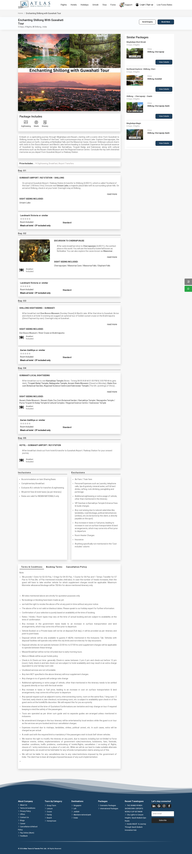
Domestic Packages (108, 805)
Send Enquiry (147, 22)
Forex (113, 5)
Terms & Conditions (27, 808)
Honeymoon (51, 821)
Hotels (74, 5)
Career (22, 824)
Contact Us (24, 817)
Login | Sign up (146, 5)
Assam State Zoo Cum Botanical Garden (59, 400)
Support (128, 5)
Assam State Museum (29, 400)
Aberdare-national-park (82, 815)
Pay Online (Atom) (27, 833)
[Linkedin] (154, 806)
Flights (64, 5)
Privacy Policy (25, 811)
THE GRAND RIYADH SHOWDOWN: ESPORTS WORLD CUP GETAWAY (134, 809)
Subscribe (163, 820)
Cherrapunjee (60, 266)
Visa (104, 5)
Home (20, 13)
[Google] (159, 806)
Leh (75, 809)
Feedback (24, 836)
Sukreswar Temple (97, 403)
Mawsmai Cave (75, 266)
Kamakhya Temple (87, 400)
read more (112, 194)
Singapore (77, 805)
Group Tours (51, 805)
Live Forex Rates (164, 5)
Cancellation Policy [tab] (76, 567)
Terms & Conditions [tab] (31, 567)
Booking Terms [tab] (54, 567)
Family (49, 815)
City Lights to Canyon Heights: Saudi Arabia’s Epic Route (135, 818)
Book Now (165, 22)
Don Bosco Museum (28, 333)
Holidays (85, 5)
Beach (49, 818)
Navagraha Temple (105, 400)
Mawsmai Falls (90, 266)
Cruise (49, 812)
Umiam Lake (25, 203)
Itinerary (45, 126)
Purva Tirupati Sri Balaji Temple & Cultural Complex (42, 403)
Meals (36, 126)
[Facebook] (169, 806)
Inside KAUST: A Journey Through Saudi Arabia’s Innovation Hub (135, 827)
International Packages (109, 809)
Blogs (22, 820)
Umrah (95, 5)
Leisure (50, 809)
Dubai (76, 818)
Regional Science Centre (77, 403)
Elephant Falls (104, 266)
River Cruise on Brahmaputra (51, 333)
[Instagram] (164, 806)
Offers (22, 814)
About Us (23, 805)
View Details (164, 62)
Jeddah (76, 812)
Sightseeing (26, 126)
